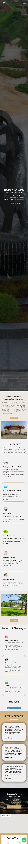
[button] (24, 2)
